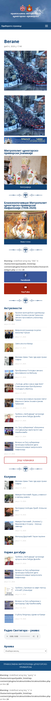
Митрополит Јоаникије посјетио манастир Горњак (28, 331)
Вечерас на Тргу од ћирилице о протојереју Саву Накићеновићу (28, 602)
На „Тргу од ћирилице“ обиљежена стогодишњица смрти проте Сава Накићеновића (29, 429)
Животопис (25, 241)
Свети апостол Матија (24, 343)
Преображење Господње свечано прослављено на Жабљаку (29, 371)
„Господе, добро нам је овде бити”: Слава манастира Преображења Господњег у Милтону (29, 386)
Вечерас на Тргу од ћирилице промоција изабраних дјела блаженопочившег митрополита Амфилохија (28, 446)
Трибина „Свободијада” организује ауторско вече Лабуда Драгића (29, 415)
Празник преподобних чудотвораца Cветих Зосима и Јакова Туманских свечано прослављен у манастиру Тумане (29, 316)
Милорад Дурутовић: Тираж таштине (30, 536)
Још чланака (25, 460)
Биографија (25, 187)
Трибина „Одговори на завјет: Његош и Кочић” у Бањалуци (30, 589)
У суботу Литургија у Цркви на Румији (30, 614)
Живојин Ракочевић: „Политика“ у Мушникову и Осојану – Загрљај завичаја (28, 524)
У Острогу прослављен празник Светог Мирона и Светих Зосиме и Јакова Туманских (31, 401)
